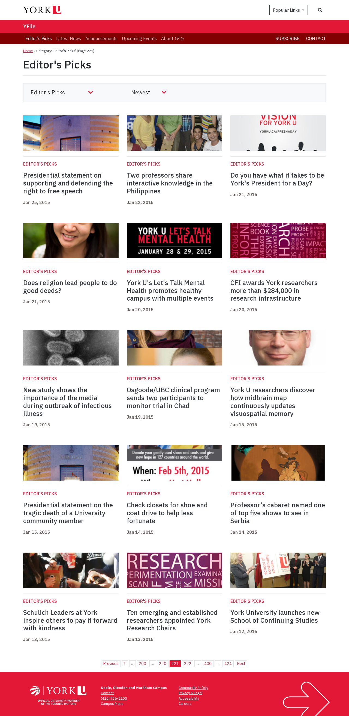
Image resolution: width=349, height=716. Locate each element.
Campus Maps (112, 703)
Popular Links (287, 10)
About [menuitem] (172, 38)
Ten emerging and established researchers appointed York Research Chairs (172, 620)
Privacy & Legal (190, 693)
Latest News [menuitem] (68, 38)
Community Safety (193, 687)
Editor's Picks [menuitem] (38, 38)
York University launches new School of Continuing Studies (275, 616)
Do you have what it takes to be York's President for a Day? (277, 179)
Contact (316, 38)
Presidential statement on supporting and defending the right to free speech (68, 183)
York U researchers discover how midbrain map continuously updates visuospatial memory (272, 401)
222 (187, 663)
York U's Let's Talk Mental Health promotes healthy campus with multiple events (170, 290)
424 (228, 663)
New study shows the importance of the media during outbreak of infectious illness (67, 401)
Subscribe (288, 38)
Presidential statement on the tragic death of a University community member (68, 513)
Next (241, 663)
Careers (185, 703)
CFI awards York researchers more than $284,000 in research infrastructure (274, 290)
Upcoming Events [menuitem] (139, 38)
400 (208, 663)
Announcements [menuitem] (101, 38)
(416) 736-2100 (114, 698)
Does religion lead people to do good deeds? (70, 286)
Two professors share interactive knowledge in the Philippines (170, 183)
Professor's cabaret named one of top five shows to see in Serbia (277, 513)
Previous (110, 663)
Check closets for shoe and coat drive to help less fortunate (167, 513)
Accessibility (189, 698)
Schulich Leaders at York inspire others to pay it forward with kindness (70, 620)
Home (28, 51)
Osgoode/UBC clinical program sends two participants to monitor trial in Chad (173, 397)
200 (142, 663)
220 (162, 663)
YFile (29, 26)
